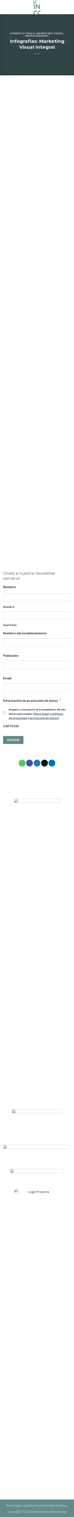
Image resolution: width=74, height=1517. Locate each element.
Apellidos (10, 625)
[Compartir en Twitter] (37, 763)
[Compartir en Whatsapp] (22, 763)
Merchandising (37, 35)
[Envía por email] (44, 763)
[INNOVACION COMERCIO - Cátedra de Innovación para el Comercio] (37, 7)
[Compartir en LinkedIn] (52, 763)
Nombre (9, 606)
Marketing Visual (50, 33)
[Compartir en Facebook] (29, 763)
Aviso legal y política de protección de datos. (37, 1505)
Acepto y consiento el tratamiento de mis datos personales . (37, 714)
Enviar (13, 740)
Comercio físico (22, 33)
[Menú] (68, 7)
